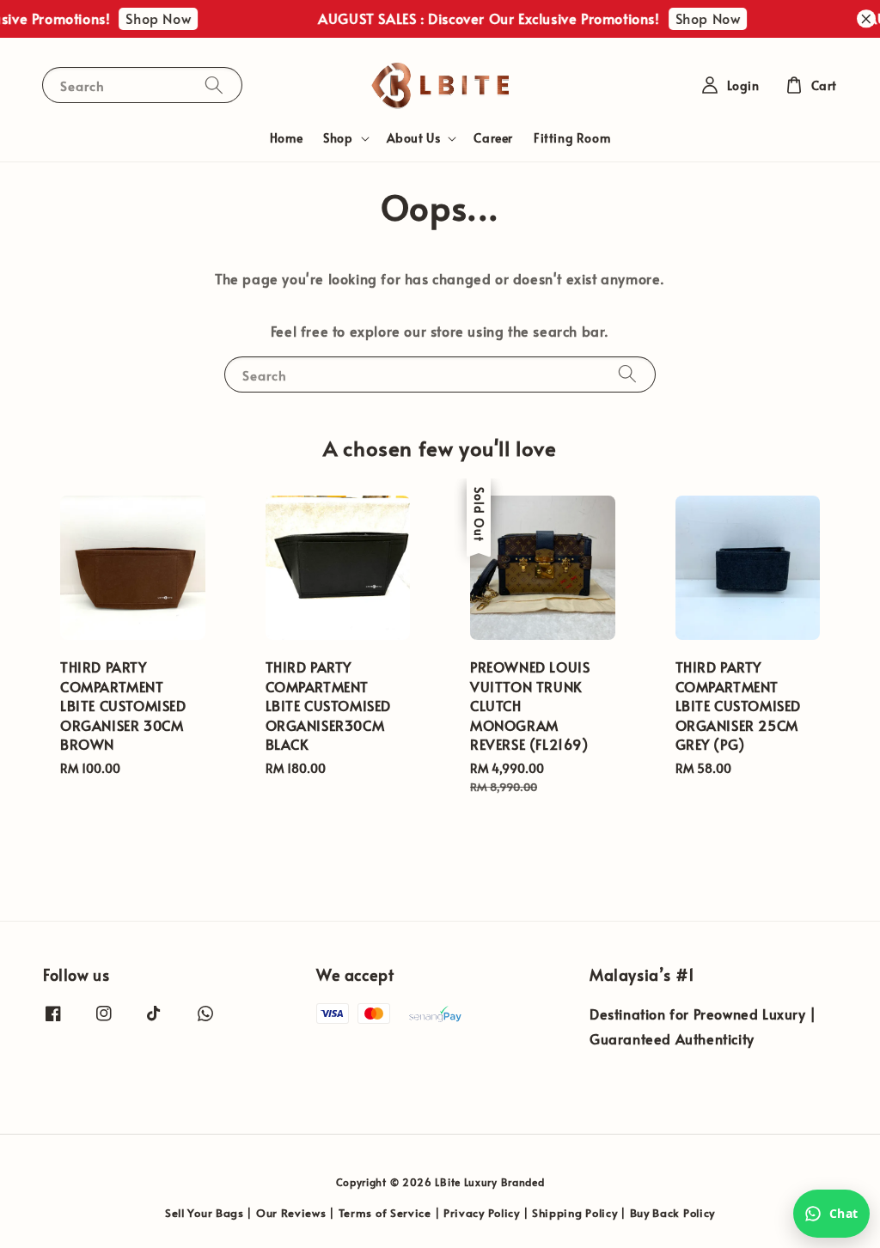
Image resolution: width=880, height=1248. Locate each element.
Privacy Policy (481, 1213)
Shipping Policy (575, 1213)
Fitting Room (572, 138)
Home (286, 138)
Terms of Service (385, 1213)
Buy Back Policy (673, 1213)
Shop (337, 138)
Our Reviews (291, 1213)
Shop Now (152, 18)
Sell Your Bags (204, 1213)
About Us (414, 138)
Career (493, 138)
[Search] (213, 84)
